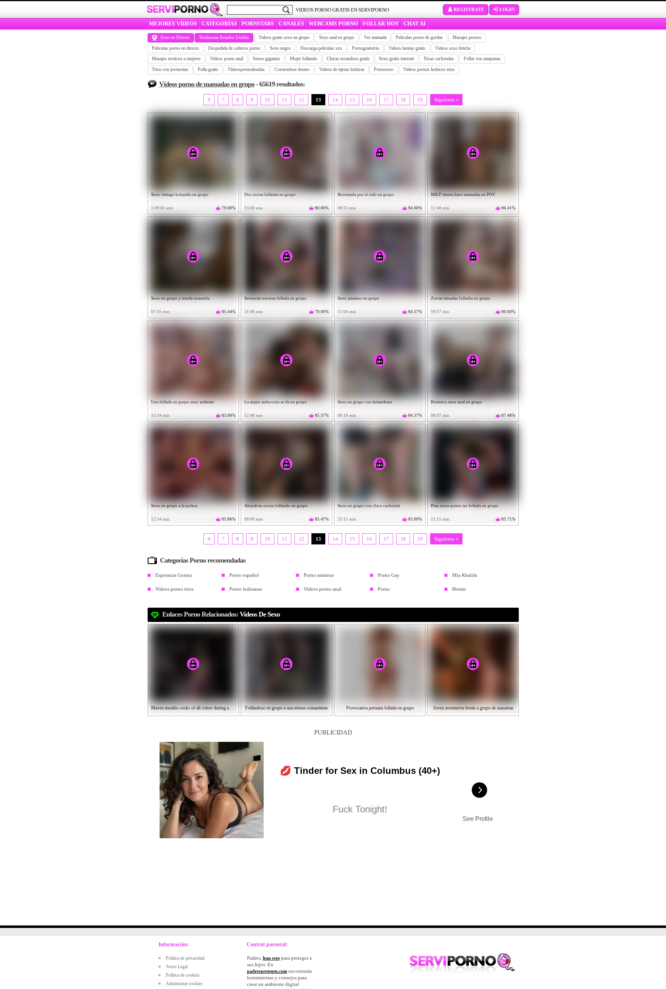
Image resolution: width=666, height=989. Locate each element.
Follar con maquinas (482, 58)
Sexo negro (280, 48)
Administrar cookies (184, 983)
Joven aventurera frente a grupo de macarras (473, 708)
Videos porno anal (226, 58)
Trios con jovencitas (170, 69)
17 (386, 100)
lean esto (271, 958)
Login (507, 9)
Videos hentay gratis (407, 48)
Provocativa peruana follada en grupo (380, 708)
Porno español (244, 575)
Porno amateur (319, 575)
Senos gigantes (266, 58)
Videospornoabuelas (246, 69)
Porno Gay (389, 575)
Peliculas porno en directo (175, 48)
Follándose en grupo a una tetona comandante (286, 708)
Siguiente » (446, 100)
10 (267, 100)
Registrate (469, 9)
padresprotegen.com (267, 971)
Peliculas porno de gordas (419, 37)
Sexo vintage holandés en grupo (180, 194)
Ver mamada (375, 37)
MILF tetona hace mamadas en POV (463, 194)
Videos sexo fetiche (453, 48)
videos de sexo (260, 614)
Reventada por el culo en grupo (366, 194)
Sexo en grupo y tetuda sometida (180, 298)
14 (335, 100)
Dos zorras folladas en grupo (270, 194)
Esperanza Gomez (173, 575)
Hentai (459, 589)
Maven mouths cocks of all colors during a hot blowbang (193, 708)
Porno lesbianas (245, 589)
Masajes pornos (466, 37)
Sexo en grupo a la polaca (174, 505)
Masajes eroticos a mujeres (176, 58)
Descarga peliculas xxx (321, 48)
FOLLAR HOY (381, 24)
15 (352, 100)
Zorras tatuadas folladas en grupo (460, 298)
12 (301, 100)
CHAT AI (415, 24)
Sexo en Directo (175, 37)
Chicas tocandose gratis (348, 58)
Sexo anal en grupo (336, 37)
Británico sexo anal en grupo (456, 401)
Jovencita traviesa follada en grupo (275, 298)
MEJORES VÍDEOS (173, 24)
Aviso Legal (177, 966)
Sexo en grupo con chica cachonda (369, 505)
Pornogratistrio (365, 48)
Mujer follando (303, 58)
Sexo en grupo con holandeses (365, 401)
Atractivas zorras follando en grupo (276, 505)
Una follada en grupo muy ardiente (182, 401)
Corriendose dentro (291, 69)
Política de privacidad (185, 958)
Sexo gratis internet (396, 58)
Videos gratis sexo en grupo (284, 37)
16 (369, 100)
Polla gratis (208, 69)
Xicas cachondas (439, 58)
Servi (177, 9)
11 (284, 100)
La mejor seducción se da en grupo (275, 401)
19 (420, 100)
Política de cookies (183, 975)
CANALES (291, 24)
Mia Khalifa (464, 575)
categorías (219, 24)
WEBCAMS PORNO (333, 24)
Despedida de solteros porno (234, 48)
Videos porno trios (174, 589)
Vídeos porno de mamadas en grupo (206, 84)
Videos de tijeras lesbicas (342, 69)
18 (403, 100)
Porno (384, 589)
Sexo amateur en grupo (358, 298)
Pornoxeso (384, 69)
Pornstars (258, 24)
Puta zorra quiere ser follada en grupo (464, 505)
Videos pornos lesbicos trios (429, 69)
